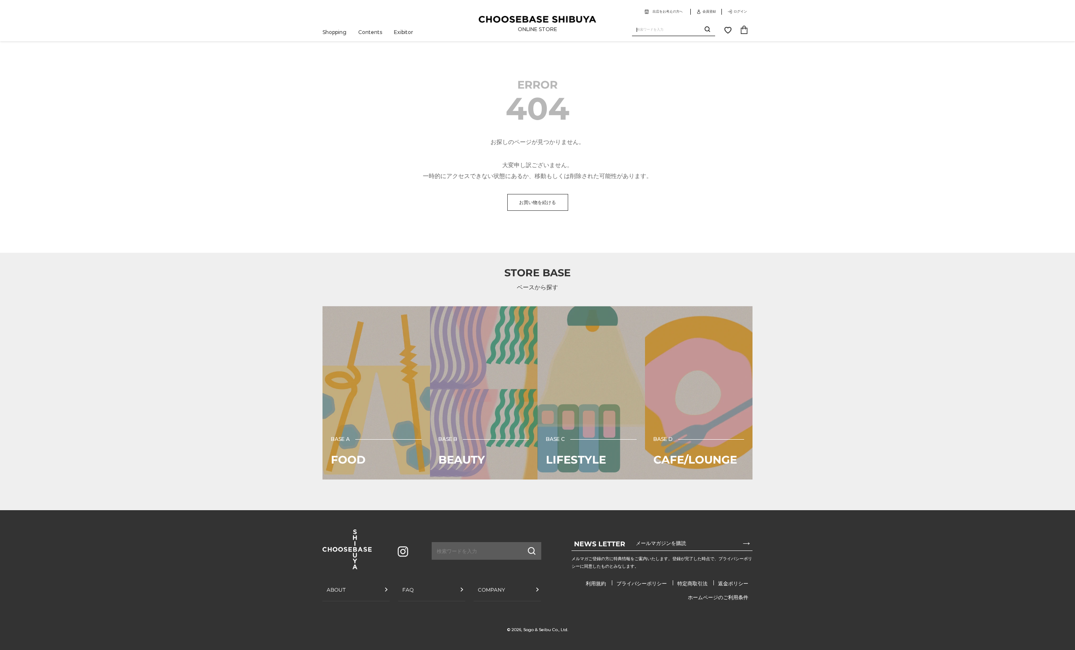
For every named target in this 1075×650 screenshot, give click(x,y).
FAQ (408, 590)
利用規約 (596, 583)
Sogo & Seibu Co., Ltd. (545, 629)
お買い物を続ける (537, 202)
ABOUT (336, 590)
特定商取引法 (692, 583)
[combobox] (668, 29)
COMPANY (491, 590)
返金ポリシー (733, 583)
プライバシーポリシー (641, 583)
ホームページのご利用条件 (718, 597)
